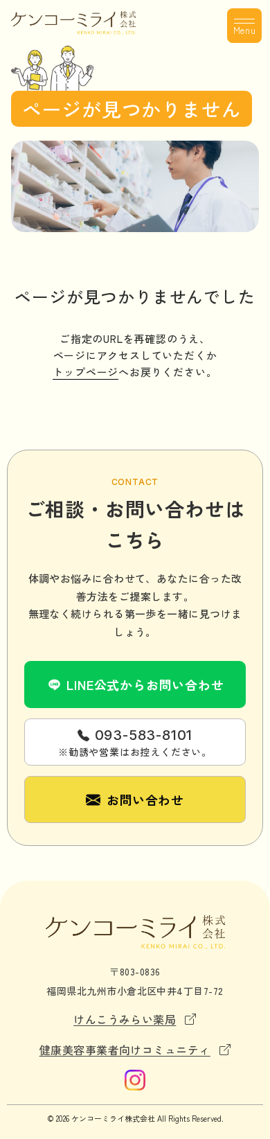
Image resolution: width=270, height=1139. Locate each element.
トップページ (85, 371)
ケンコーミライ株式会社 (113, 1118)
